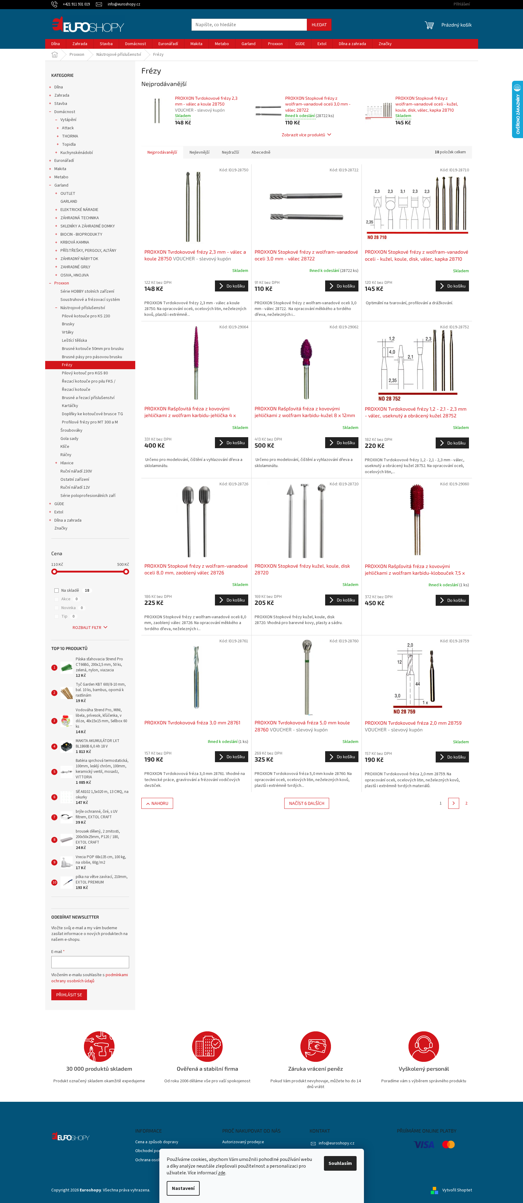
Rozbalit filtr (87, 628)
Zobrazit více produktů (303, 134)
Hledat (319, 24)
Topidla (69, 144)
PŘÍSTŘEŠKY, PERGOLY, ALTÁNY (88, 251)
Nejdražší (230, 152)
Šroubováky (71, 430)
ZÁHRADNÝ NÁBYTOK (79, 259)
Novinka (72, 608)
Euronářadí (64, 161)
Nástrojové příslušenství (82, 308)
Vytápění (68, 120)
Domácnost (64, 112)
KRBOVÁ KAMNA (74, 242)
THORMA (70, 136)
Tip (67, 616)
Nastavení (183, 1188)
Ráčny (65, 455)
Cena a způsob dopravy (156, 1142)
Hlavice (67, 463)
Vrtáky (68, 332)
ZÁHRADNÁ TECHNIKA (79, 218)
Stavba (60, 104)
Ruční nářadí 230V (76, 471)
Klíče (64, 447)
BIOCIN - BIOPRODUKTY (81, 234)
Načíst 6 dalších (306, 803)
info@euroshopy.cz (336, 1143)
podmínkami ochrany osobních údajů (89, 978)
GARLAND (68, 201)
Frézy (67, 365)
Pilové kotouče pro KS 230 (86, 316)
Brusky (68, 324)
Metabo (61, 177)
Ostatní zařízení (74, 480)
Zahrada (61, 95)
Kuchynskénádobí (76, 153)
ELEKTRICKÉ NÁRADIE (79, 210)
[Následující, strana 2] (453, 803)
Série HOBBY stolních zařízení (87, 291)
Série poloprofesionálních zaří (87, 496)
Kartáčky (70, 406)
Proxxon (61, 283)
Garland (61, 185)
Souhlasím (340, 1163)
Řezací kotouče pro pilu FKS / (88, 381)
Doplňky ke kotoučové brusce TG (92, 414)
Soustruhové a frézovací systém (90, 300)
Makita (60, 169)
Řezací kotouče (76, 390)
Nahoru (159, 803)
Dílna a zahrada (68, 520)
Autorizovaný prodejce (243, 1142)
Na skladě (75, 590)
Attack (68, 128)
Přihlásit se (69, 994)
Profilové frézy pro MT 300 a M (90, 422)
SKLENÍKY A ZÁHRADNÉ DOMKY (87, 226)
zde (221, 1172)
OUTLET (67, 194)
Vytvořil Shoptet (457, 1190)
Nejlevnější (199, 152)
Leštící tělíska (74, 340)
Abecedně (261, 152)
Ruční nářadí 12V (75, 487)
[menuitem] (55, 44)
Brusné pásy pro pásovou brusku (92, 357)
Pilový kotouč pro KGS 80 (85, 373)
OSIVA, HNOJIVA (74, 275)
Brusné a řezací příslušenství (88, 398)
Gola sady (69, 439)
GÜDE (59, 504)
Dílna (58, 87)
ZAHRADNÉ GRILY (75, 267)
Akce (69, 599)
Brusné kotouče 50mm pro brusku (93, 349)
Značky (60, 528)
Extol (58, 512)
